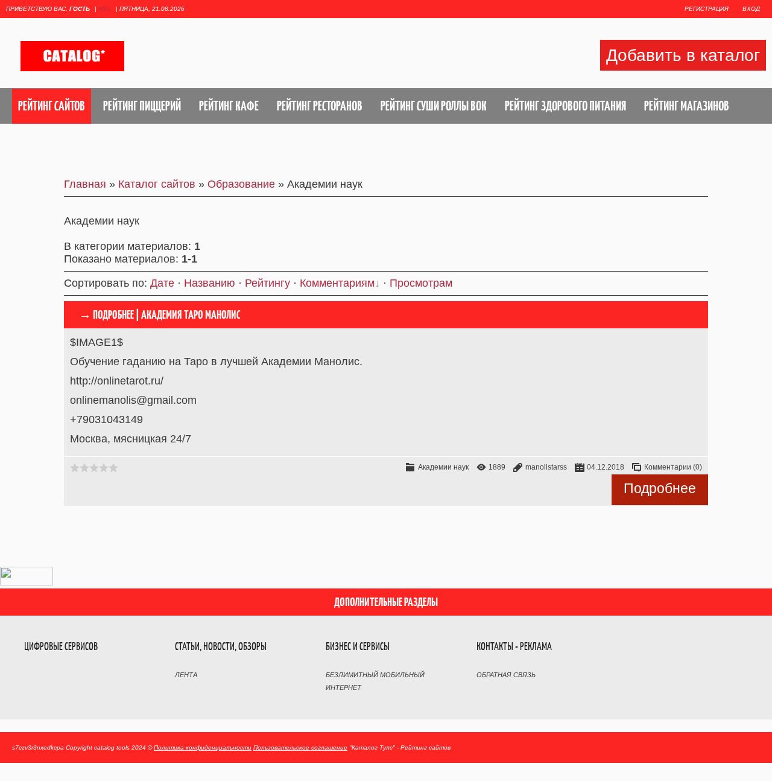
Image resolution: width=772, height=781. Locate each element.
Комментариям (337, 283)
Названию (209, 283)
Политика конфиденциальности (203, 747)
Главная (85, 184)
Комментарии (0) (673, 467)
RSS (104, 8)
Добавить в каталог (683, 55)
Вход (751, 8)
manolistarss (546, 467)
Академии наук (443, 467)
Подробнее (660, 488)
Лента (186, 674)
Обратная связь (506, 674)
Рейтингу (267, 283)
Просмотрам (421, 283)
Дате (162, 283)
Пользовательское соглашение (300, 747)
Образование (241, 184)
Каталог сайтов (156, 184)
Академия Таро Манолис (191, 314)
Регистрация (707, 8)
